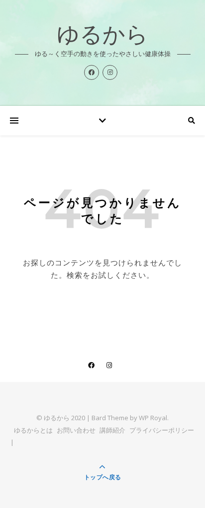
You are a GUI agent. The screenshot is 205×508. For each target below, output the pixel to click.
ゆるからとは (33, 430)
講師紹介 (112, 430)
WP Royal (153, 417)
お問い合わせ (76, 430)
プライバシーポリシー (161, 430)
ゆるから (102, 36)
